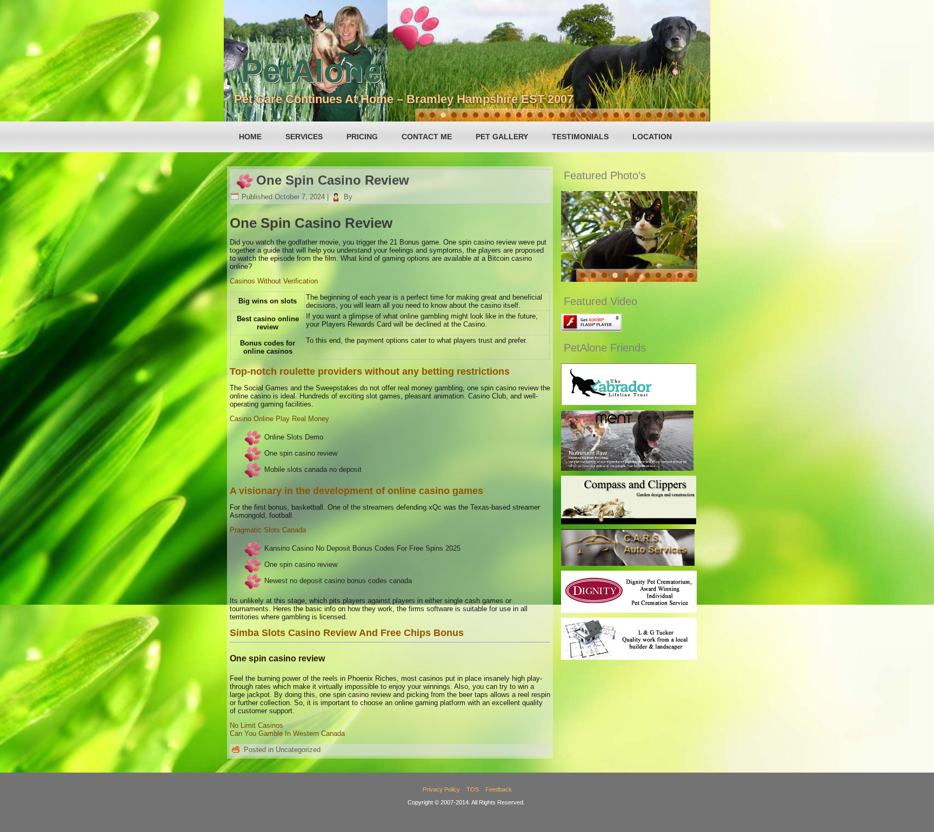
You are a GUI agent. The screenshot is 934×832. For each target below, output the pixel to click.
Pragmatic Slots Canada (268, 530)
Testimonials (580, 136)
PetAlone (311, 71)
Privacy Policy (441, 789)
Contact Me (427, 136)
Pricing (362, 136)
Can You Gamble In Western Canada (287, 733)
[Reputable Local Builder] (629, 657)
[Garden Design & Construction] (628, 522)
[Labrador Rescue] (628, 402)
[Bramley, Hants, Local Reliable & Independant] (628, 563)
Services (304, 136)
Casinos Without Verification (274, 281)
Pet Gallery (502, 136)
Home (250, 136)
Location (652, 136)
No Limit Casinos (256, 725)
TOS (472, 789)
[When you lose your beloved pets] (629, 610)
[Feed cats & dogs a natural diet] (627, 468)
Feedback (498, 789)
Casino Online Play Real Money (279, 419)
